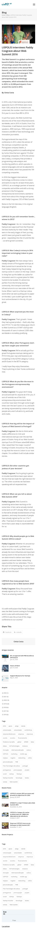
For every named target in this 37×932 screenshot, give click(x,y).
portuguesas (7, 770)
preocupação (18, 770)
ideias (5, 746)
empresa (21, 734)
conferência (28, 730)
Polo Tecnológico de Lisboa (11, 766)
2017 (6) (6, 711)
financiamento (22, 738)
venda (5, 782)
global (19, 742)
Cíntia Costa (18, 641)
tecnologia (19, 778)
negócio (12, 758)
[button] (34, 4)
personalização (8, 762)
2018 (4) (6, 707)
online (30, 758)
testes (27, 778)
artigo (16, 726)
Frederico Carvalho (9, 742)
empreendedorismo (9, 734)
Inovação (6, 750)
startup (11, 774)
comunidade (18, 730)
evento (5, 738)
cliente (23, 726)
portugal (25, 766)
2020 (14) (6, 700)
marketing (14, 754)
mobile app (23, 754)
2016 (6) (6, 715)
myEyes (5, 758)
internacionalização (17, 750)
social (5, 774)
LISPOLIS (5, 754)
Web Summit (13, 782)
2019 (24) (6, 704)
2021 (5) (6, 697)
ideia (32, 742)
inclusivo (25, 746)
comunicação (7, 730)
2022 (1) (6, 693)
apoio (10, 726)
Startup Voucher (8, 778)
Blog (8, 15)
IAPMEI (26, 742)
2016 (4, 726)
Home (3, 15)
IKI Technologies (14, 746)
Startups (19, 774)
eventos (12, 738)
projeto (27, 770)
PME (16, 762)
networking (21, 758)
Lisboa (29, 750)
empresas (30, 734)
